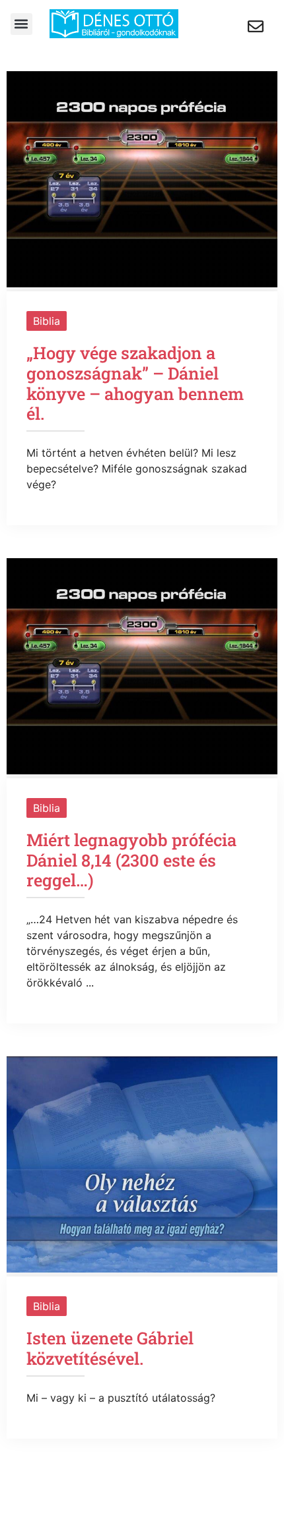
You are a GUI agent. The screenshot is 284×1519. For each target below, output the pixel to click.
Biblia (46, 321)
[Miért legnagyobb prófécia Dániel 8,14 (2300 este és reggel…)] (142, 770)
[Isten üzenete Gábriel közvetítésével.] (142, 1268)
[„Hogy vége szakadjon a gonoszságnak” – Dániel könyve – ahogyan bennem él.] (142, 283)
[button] (21, 24)
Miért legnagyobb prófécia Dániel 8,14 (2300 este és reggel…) (131, 859)
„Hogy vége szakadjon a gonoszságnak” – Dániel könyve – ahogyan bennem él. (135, 382)
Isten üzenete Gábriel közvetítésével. (110, 1348)
